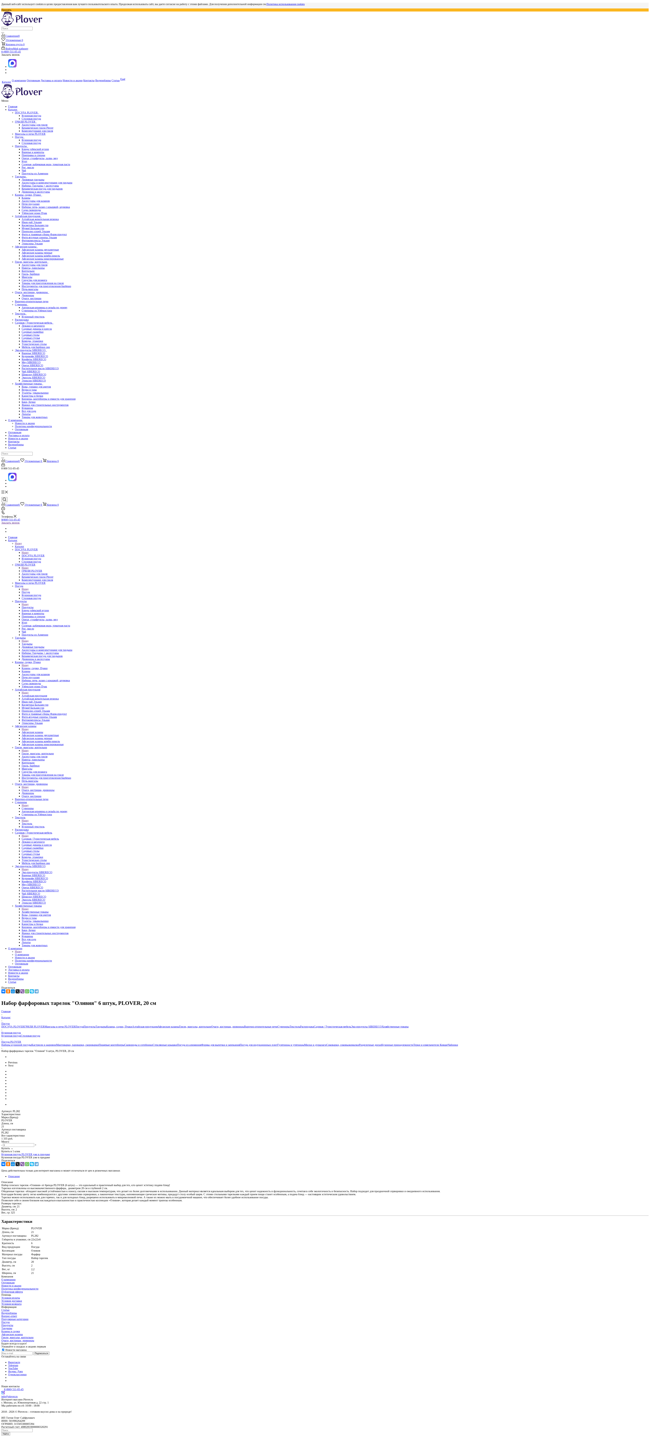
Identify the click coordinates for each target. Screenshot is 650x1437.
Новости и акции (25, 423)
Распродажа (22, 319)
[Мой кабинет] (3, 465)
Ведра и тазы (29, 389)
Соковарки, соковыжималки (342, 1044)
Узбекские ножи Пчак (34, 213)
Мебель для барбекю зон (36, 347)
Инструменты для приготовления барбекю (46, 286)
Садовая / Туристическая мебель (34, 322)
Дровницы (28, 295)
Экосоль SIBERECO (33, 377)
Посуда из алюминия (189, 1044)
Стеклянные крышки (165, 1044)
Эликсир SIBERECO (34, 380)
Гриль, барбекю (31, 274)
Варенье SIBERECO (33, 353)
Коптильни (28, 271)
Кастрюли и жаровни (43, 1044)
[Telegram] (37, 991)
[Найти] (2, 32)
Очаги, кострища (31, 298)
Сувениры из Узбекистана (37, 310)
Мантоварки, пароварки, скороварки (77, 1044)
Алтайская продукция (28, 216)
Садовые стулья (31, 338)
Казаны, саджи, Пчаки (28, 194)
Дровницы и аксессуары (36, 191)
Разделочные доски (370, 1044)
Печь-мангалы (30, 289)
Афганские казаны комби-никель (41, 255)
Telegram (13, 1365)
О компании (15, 420)
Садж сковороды (31, 210)
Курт (24, 161)
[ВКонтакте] (3, 991)
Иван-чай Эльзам (32, 222)
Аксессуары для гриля (34, 124)
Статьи (12, 447)
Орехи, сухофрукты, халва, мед (40, 158)
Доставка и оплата (18, 435)
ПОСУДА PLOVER (27, 112)
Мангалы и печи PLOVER (30, 133)
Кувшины (27, 408)
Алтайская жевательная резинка (40, 219)
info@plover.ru (9, 1396)
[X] (18, 991)
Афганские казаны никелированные (43, 258)
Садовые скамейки (33, 331)
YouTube (13, 1368)
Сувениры (21, 304)
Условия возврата (11, 1303)
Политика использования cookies (285, 4)
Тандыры (21, 176)
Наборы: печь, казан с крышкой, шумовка (46, 207)
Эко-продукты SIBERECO (31, 350)
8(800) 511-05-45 (10, 519)
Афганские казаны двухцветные (40, 249)
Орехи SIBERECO (32, 365)
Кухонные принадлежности (397, 1044)
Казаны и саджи (10, 1331)
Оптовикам (21, 429)
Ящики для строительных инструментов (45, 405)
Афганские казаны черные (37, 252)
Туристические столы (34, 344)
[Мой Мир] (13, 991)
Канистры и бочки (32, 395)
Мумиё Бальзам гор (33, 228)
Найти (6, 1434)
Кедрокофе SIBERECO (35, 356)
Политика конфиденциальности (33, 426)
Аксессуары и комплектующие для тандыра (47, 182)
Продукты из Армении (35, 173)
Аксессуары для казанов (36, 200)
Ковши (444, 1044)
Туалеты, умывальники (35, 392)
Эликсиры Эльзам (32, 243)
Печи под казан (31, 204)
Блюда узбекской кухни (35, 149)
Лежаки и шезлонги (33, 325)
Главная (12, 106)
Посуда (20, 137)
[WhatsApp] (27, 991)
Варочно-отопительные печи (31, 301)
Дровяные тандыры (33, 179)
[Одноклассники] (8, 991)
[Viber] (22, 991)
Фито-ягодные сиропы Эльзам (39, 237)
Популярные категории (14, 1319)
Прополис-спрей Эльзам (36, 231)
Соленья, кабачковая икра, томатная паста (46, 164)
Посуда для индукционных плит (258, 1044)
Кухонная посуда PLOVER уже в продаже (25, 1154)
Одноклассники (17, 1374)
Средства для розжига (34, 280)
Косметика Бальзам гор (35, 225)
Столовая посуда (31, 118)
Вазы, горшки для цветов (36, 386)
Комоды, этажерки (32, 341)
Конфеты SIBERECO (34, 359)
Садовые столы (30, 334)
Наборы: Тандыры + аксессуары (40, 185)
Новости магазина (16, 1350)
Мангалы (27, 277)
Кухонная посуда (31, 115)
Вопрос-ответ (9, 1316)
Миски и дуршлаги (315, 1044)
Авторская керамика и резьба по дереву (44, 307)
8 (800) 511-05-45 (11, 51)
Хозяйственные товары (29, 383)
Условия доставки (11, 1300)
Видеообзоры (16, 444)
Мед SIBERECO (31, 362)
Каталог (13, 109)
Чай (24, 170)
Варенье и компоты (33, 152)
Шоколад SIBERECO (34, 374)
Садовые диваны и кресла (37, 328)
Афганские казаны (26, 246)
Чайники (453, 1044)
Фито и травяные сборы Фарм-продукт (44, 234)
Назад (18, 543)
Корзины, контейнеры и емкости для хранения (48, 398)
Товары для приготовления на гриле (43, 283)
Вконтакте (14, 1362)
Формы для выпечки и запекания (220, 1044)
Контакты (13, 441)
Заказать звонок (10, 522)
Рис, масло (28, 167)
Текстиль (21, 313)
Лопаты (26, 414)
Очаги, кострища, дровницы (32, 292)
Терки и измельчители (426, 1044)
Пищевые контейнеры (111, 1044)
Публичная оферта (12, 1291)
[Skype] (32, 991)
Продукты (21, 146)
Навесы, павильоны (33, 267)
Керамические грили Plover (37, 127)
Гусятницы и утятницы (290, 1044)
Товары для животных (35, 417)
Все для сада (29, 411)
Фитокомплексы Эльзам (36, 240)
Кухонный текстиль (33, 316)
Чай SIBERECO (31, 371)
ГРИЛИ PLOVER (26, 121)
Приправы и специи (33, 155)
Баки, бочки (29, 401)
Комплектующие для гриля (37, 130)
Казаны (26, 197)
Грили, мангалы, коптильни (31, 261)
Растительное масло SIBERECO (40, 368)
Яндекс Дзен (15, 1371)
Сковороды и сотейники (138, 1044)
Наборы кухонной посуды (16, 1044)
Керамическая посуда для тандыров (42, 188)
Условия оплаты (10, 1297)
